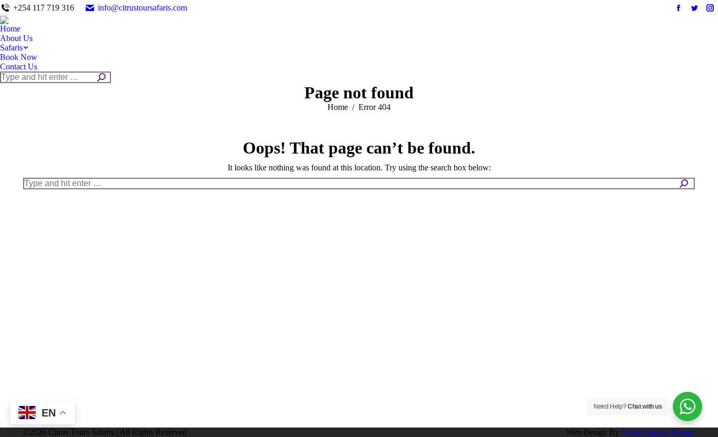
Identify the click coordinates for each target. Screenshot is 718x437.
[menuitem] (10, 29)
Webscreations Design (658, 432)
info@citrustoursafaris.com (142, 7)
